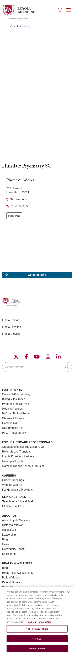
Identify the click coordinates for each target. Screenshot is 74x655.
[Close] (68, 592)
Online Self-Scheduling (16, 394)
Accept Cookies (37, 648)
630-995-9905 (19, 206)
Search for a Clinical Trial (17, 501)
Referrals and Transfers (16, 451)
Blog (5, 539)
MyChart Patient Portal (16, 413)
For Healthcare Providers (17, 489)
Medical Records (12, 408)
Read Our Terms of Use (39, 622)
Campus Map (10, 423)
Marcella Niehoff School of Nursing (23, 466)
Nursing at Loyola (13, 461)
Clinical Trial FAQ (13, 506)
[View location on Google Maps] (37, 247)
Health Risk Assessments (17, 572)
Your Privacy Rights (37, 629)
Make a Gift (9, 529)
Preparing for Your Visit (16, 403)
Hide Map (14, 215)
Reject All (37, 638)
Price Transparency (14, 432)
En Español (9, 553)
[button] (69, 9)
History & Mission (12, 525)
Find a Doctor (10, 320)
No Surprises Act (12, 427)
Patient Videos (11, 577)
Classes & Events (13, 418)
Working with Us (12, 484)
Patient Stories (11, 582)
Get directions (18, 199)
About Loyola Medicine (16, 520)
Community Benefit (13, 549)
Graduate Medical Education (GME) (23, 446)
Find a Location (11, 327)
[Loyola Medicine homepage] (18, 18)
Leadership (9, 534)
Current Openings (13, 480)
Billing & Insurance (13, 399)
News (5, 544)
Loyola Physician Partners (18, 456)
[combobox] (37, 367)
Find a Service (11, 333)
